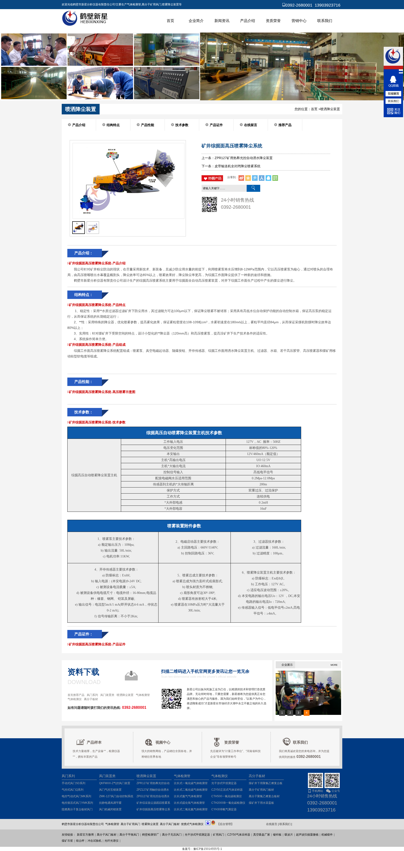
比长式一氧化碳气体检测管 (191, 783)
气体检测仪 (75, 699)
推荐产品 (285, 125)
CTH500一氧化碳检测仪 (226, 796)
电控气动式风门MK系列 (76, 796)
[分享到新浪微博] (241, 178)
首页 (170, 21)
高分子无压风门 (172, 834)
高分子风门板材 (106, 834)
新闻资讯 (221, 21)
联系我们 (324, 21)
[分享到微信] (275, 178)
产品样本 (94, 742)
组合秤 (80, 840)
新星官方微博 (85, 834)
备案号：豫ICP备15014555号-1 (202, 849)
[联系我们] (393, 101)
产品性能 (147, 125)
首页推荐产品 (76, 695)
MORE (334, 665)
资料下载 (83, 671)
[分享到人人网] (261, 178)
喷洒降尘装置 (330, 109)
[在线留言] (393, 93)
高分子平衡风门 (129, 834)
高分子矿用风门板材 (261, 789)
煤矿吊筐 (67, 840)
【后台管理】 (225, 824)
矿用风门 (218, 834)
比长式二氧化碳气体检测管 (191, 789)
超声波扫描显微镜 (307, 834)
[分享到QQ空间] (248, 178)
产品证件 (216, 125)
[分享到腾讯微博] (255, 178)
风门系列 (92, 695)
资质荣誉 (273, 21)
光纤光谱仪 (112, 840)
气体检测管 (143, 695)
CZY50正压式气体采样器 (227, 789)
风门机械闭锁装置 (110, 809)
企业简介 (196, 21)
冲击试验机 (94, 840)
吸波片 (289, 834)
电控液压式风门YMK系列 (77, 802)
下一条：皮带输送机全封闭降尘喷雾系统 (231, 166)
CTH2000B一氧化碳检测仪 (228, 802)
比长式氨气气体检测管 (188, 796)
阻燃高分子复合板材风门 (77, 809)
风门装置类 (107, 695)
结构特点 (113, 125)
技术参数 (181, 125)
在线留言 (250, 125)
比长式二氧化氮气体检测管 (191, 809)
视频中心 (162, 742)
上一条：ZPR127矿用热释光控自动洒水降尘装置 (237, 158)
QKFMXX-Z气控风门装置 (114, 783)
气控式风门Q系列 (72, 789)
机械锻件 (327, 834)
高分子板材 (91, 699)
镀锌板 (277, 834)
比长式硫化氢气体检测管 (189, 802)
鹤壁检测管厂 (150, 834)
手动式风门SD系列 (73, 783)
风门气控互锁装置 (110, 789)
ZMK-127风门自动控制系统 (116, 796)
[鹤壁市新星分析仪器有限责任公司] (85, 25)
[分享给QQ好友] (268, 178)
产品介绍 (247, 21)
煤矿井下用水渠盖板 (261, 802)
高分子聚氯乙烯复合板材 (264, 796)
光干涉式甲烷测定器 (224, 783)
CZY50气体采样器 (238, 834)
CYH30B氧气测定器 (224, 809)
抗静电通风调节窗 (110, 802)
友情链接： (69, 834)
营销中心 (299, 21)
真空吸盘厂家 (261, 834)
